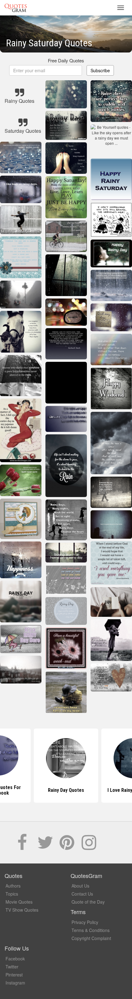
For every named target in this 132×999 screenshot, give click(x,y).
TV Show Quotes (22, 910)
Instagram (15, 983)
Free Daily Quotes (66, 60)
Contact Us (82, 894)
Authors (13, 886)
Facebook (15, 958)
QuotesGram (16, 7)
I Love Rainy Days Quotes (66, 790)
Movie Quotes (19, 902)
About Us (80, 886)
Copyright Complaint (91, 938)
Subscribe (100, 70)
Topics (12, 894)
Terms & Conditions (91, 930)
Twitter (12, 966)
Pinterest (14, 975)
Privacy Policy (85, 922)
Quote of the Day (88, 902)
